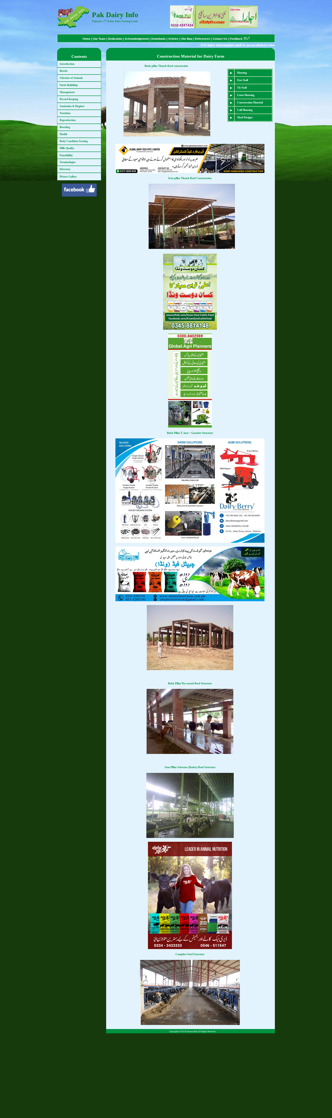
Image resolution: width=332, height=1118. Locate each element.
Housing (242, 72)
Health (63, 134)
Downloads (158, 38)
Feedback (236, 38)
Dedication (115, 38)
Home (86, 38)
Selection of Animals (71, 78)
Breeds (64, 71)
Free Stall (242, 80)
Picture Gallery (68, 176)
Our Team (99, 38)
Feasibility (66, 155)
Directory (65, 169)
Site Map (187, 38)
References (203, 38)
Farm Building (68, 85)
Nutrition (65, 113)
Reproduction (68, 120)
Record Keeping (69, 99)
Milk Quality (67, 148)
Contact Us (220, 38)
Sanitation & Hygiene (72, 106)
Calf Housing (245, 110)
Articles (173, 38)
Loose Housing (245, 95)
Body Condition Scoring (74, 141)
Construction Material (250, 102)
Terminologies (68, 162)
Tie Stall (242, 87)
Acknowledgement (137, 38)
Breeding (65, 127)
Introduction (67, 63)
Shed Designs (245, 117)
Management (67, 92)
